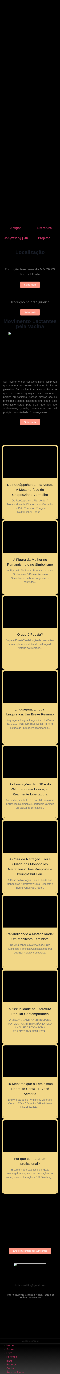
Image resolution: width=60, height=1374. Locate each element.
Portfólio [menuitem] (11, 1356)
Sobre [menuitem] (10, 1349)
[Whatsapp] (30, 1308)
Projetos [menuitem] (11, 1364)
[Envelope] (30, 1320)
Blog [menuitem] (9, 1360)
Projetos (44, 238)
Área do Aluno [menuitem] (15, 1372)
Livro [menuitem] (9, 1353)
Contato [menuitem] (11, 1368)
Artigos (15, 228)
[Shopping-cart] (30, 1332)
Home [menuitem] (10, 1345)
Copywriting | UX (16, 238)
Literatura (44, 228)
